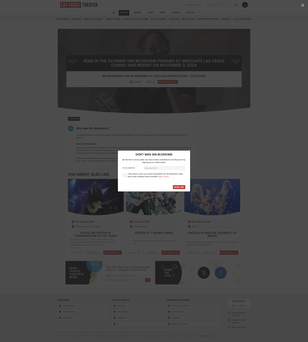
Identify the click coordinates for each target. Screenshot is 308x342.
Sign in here (163, 176)
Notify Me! (179, 187)
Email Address (129, 168)
